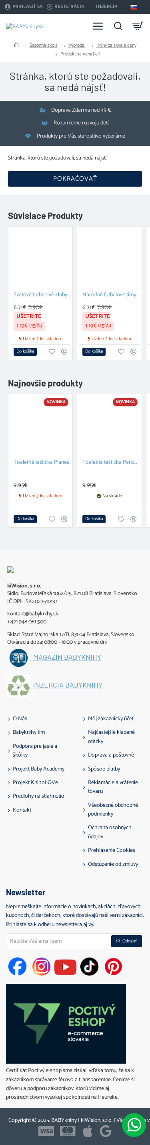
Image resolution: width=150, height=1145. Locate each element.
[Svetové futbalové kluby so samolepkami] (40, 258)
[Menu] (98, 26)
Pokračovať (75, 178)
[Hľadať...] (118, 26)
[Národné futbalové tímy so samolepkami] (109, 258)
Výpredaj (77, 45)
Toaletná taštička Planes (41, 463)
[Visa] (46, 1131)
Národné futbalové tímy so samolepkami (110, 295)
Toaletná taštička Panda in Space (110, 463)
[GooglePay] (106, 1131)
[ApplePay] (88, 1131)
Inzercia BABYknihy (67, 685)
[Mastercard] (68, 1131)
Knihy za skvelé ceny (116, 45)
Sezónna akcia (44, 45)
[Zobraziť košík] (138, 26)
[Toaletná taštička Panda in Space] (109, 426)
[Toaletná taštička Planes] (40, 426)
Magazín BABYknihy (67, 657)
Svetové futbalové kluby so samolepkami (42, 295)
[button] (25, 352)
